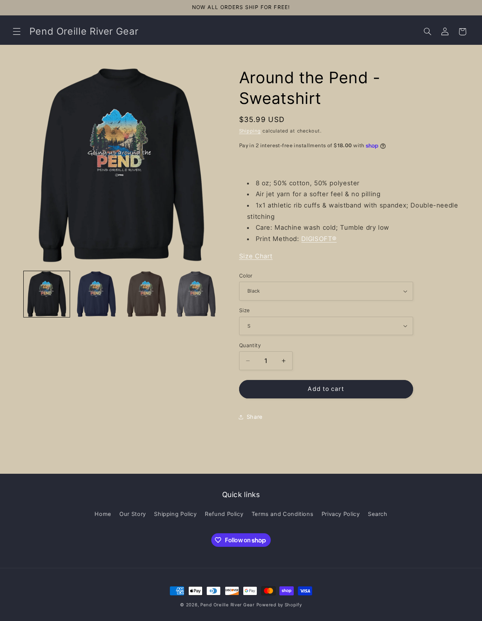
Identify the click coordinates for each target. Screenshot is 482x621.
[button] (16, 31)
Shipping (250, 131)
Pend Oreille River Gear (227, 604)
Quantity (250, 345)
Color (246, 276)
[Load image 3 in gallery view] (146, 294)
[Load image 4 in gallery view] (196, 294)
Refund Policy (224, 514)
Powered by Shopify (279, 604)
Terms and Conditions (283, 514)
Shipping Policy (175, 514)
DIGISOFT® (319, 239)
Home (103, 514)
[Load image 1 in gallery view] (47, 294)
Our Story (132, 514)
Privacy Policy (341, 514)
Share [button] (255, 416)
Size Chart (256, 256)
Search (377, 514)
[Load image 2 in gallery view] (96, 294)
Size (244, 310)
